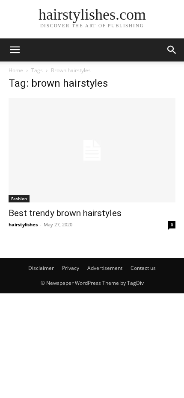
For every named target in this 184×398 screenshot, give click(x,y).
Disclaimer (41, 268)
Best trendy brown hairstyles (65, 213)
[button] (14, 49)
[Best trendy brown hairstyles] (92, 150)
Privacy (70, 268)
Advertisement (104, 268)
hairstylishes (23, 224)
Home (16, 70)
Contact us (143, 268)
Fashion (19, 199)
